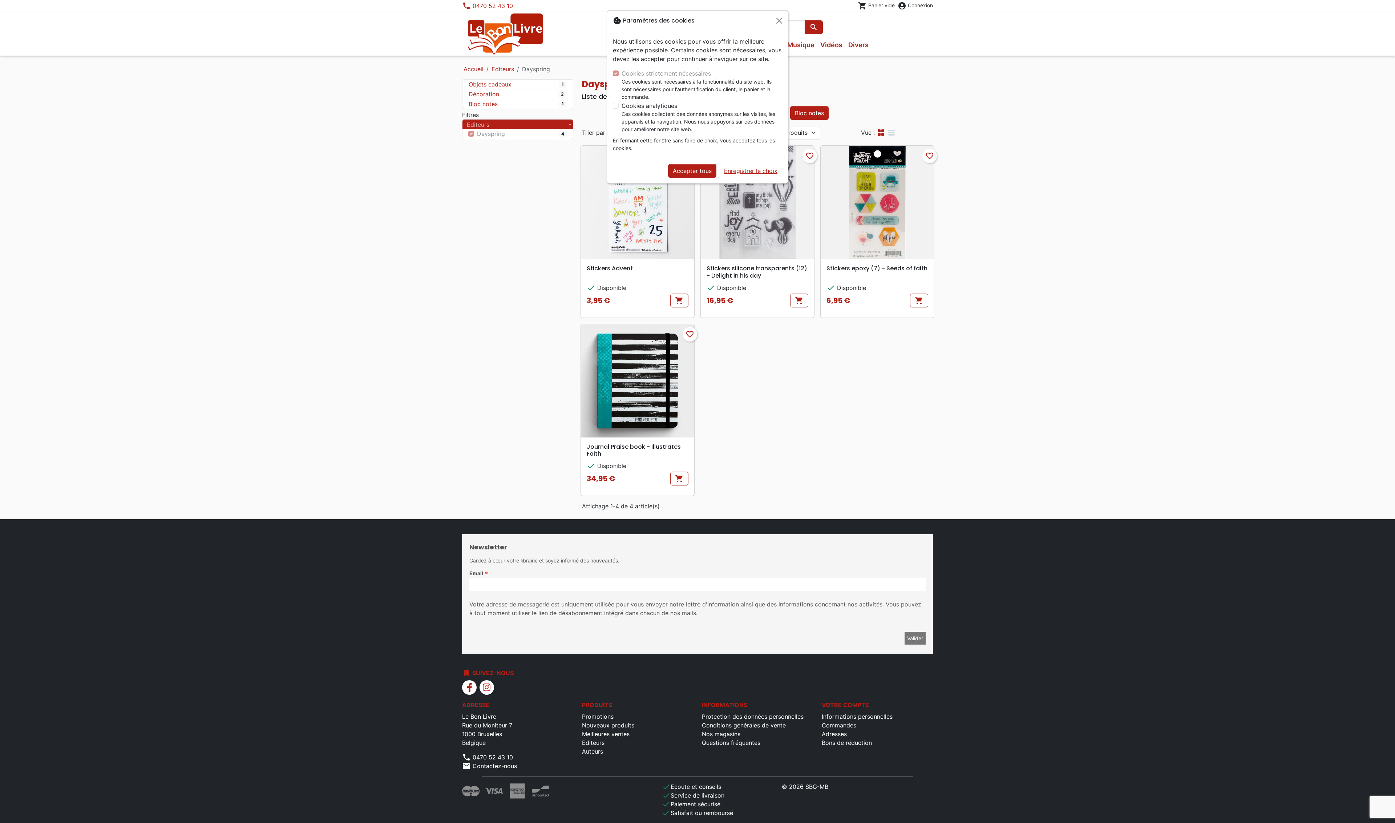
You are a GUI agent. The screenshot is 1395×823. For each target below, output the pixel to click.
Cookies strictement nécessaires (666, 73)
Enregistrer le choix (750, 170)
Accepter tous (692, 170)
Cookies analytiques (649, 105)
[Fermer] (779, 21)
